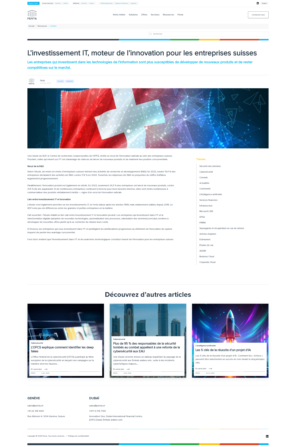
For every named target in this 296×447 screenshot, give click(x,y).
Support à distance (121, 3)
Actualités (69, 81)
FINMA (202, 223)
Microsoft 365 (206, 211)
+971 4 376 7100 (97, 411)
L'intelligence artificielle (210, 194)
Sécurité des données (210, 166)
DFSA (202, 217)
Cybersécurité (206, 172)
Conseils (60, 81)
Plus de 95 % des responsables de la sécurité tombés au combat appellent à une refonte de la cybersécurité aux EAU (146, 347)
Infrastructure (206, 206)
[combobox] (208, 34)
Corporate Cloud (207, 262)
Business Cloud (206, 256)
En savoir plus (36, 369)
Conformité (204, 189)
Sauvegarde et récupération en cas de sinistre (221, 228)
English (264, 3)
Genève (58, 3)
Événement (204, 239)
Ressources (42, 26)
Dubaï (65, 3)
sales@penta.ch (35, 406)
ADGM (202, 251)
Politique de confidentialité (78, 436)
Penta (42, 80)
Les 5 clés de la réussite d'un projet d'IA (223, 350)
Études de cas (206, 245)
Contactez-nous (258, 15)
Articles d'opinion (207, 234)
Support (133, 3)
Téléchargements (106, 3)
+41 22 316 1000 (35, 411)
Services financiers (208, 200)
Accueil (31, 26)
